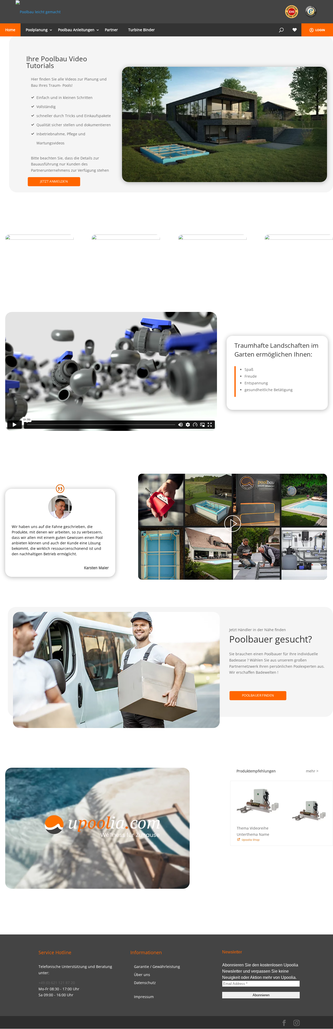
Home (10, 29)
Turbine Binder (141, 29)
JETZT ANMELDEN (54, 181)
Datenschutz (145, 982)
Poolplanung (37, 29)
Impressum (144, 996)
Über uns (142, 974)
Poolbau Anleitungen (76, 29)
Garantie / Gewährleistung (157, 966)
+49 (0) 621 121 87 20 (57, 982)
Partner (111, 29)
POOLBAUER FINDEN (258, 695)
